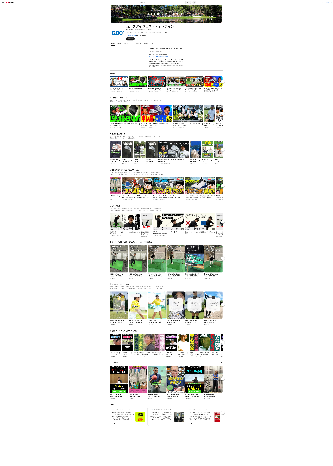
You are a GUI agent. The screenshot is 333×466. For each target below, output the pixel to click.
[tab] (113, 44)
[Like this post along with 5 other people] (151, 423)
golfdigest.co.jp (131, 35)
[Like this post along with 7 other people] (189, 423)
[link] (128, 417)
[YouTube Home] (10, 2)
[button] (152, 67)
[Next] (223, 81)
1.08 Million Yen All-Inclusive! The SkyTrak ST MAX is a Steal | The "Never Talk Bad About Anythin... (166, 48)
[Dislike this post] (116, 423)
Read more (152, 67)
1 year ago (172, 409)
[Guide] (3, 2)
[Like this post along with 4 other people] (112, 423)
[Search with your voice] (194, 2)
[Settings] (320, 2)
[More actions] (127, 88)
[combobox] (162, 2)
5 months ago (135, 409)
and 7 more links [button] (141, 35)
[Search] (188, 2)
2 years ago (211, 409)
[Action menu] (144, 424)
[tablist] (166, 44)
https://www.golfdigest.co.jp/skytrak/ (159, 56)
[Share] (137, 424)
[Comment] (141, 424)
